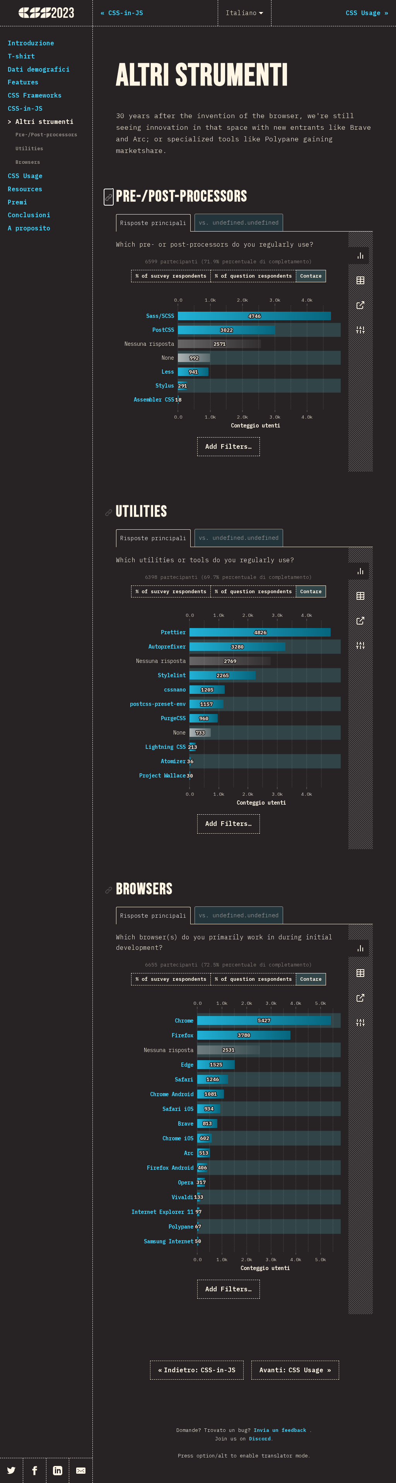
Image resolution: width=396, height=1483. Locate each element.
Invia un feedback (281, 1430)
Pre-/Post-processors (46, 134)
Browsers (27, 162)
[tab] (360, 255)
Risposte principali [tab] (153, 223)
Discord (260, 1438)
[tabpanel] (244, 352)
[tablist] (201, 222)
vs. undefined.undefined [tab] (239, 222)
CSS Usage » (295, 1370)
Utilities (29, 148)
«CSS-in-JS (197, 1370)
